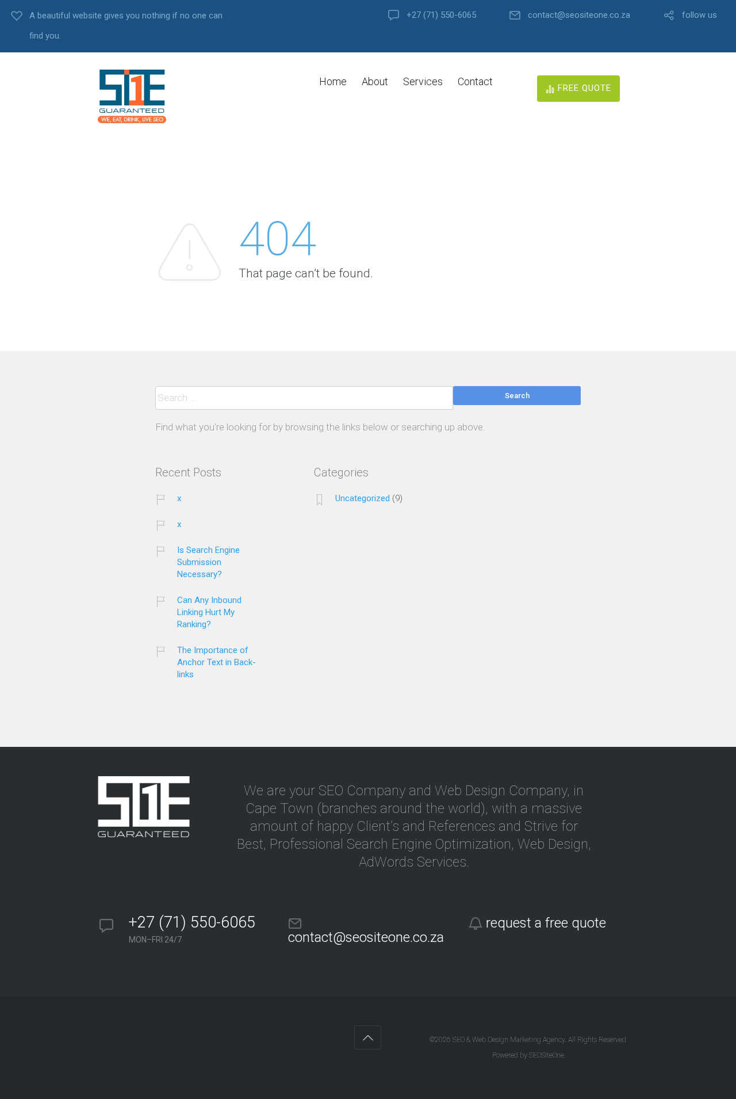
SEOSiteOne (546, 1055)
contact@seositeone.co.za (579, 15)
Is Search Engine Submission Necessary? (208, 562)
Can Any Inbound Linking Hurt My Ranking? (209, 612)
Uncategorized (362, 498)
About (375, 81)
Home (333, 81)
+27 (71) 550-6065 (441, 15)
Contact (475, 81)
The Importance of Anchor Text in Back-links (216, 662)
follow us (699, 15)
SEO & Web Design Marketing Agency (509, 1040)
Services (423, 81)
